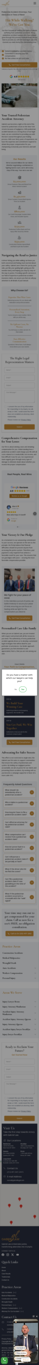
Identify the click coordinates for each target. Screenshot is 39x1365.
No (16, 689)
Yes (22, 689)
